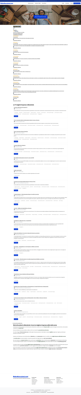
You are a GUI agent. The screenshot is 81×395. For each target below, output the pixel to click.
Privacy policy (28, 392)
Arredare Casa (58, 380)
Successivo (20, 34)
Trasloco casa (34, 381)
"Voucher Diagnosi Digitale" (50, 392)
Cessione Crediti (37, 3)
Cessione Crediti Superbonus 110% (49, 379)
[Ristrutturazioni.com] (7, 3)
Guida (63, 3)
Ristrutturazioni (30, 3)
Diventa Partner (46, 378)
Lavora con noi (58, 382)
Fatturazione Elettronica (48, 381)
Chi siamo (33, 378)
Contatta (16, 116)
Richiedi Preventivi (77, 3)
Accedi (71, 3)
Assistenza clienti (34, 380)
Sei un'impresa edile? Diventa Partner (40, 0)
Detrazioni (58, 379)
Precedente (15, 34)
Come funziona (34, 379)
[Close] (80, 1)
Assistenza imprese (47, 380)
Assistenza (67, 3)
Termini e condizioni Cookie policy (35, 392)
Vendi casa (33, 384)
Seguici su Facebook (59, 381)
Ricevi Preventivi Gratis (40, 17)
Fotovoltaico (44, 3)
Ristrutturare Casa (59, 378)
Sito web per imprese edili (48, 382)
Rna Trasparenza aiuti (43, 392)
